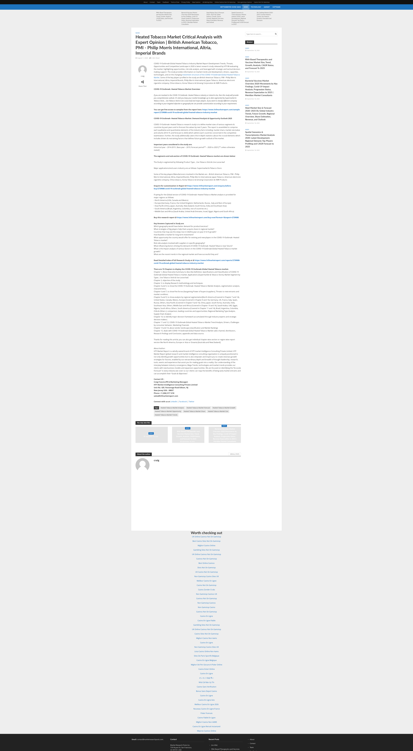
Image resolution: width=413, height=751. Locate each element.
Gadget (267, 7)
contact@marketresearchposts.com (150, 739)
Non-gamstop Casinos (245, 2)
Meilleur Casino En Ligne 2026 (207, 704)
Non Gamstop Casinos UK (206, 594)
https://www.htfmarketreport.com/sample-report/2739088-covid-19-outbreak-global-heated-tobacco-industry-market (197, 111)
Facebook (183, 401)
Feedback (166, 2)
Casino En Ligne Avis (206, 700)
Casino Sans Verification (206, 687)
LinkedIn (173, 401)
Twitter (191, 401)
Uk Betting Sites (208, 2)
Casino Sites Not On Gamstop (207, 634)
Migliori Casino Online (206, 545)
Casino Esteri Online (206, 669)
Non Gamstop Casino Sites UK (206, 576)
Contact (152, 2)
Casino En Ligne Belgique (206, 660)
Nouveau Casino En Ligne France (206, 709)
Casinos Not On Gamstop (206, 559)
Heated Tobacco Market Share (194, 411)
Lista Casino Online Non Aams (206, 651)
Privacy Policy (185, 2)
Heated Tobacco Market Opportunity (168, 411)
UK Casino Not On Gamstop (206, 572)
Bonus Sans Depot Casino (206, 691)
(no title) (214, 745)
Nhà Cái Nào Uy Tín (206, 682)
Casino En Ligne (206, 616)
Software (276, 7)
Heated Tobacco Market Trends (166, 415)
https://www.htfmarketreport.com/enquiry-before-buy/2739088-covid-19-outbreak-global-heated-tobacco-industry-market (192, 187)
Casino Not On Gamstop (262, 2)
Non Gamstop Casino (206, 607)
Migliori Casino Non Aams (206, 638)
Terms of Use (175, 2)
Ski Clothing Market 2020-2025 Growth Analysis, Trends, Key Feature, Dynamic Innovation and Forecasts (265, 16)
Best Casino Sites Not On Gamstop (206, 541)
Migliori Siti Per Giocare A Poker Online (206, 664)
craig (142, 76)
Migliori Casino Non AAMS (206, 722)
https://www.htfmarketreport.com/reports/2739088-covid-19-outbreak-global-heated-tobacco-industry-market (197, 261)
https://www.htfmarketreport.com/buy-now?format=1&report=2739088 (208, 217)
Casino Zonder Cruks (206, 589)
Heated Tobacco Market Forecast (198, 408)
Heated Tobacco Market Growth (224, 408)
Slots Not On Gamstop (206, 567)
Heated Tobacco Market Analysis (172, 408)
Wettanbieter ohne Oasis (230, 7)
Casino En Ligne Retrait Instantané (206, 726)
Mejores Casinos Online (206, 731)
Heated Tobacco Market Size (218, 411)
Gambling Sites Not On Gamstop (206, 550)
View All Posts (234, 454)
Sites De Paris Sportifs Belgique (206, 656)
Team (158, 2)
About (146, 2)
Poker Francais (207, 713)
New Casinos (196, 2)
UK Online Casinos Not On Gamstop (206, 536)
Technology (256, 7)
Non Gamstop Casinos (206, 603)
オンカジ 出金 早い (206, 678)
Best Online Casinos (207, 563)
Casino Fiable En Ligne (206, 717)
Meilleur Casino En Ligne (206, 581)
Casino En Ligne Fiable (206, 620)
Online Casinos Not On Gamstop (225, 2)
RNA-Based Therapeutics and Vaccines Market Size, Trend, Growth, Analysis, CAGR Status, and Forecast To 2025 (164, 16)
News (246, 7)
